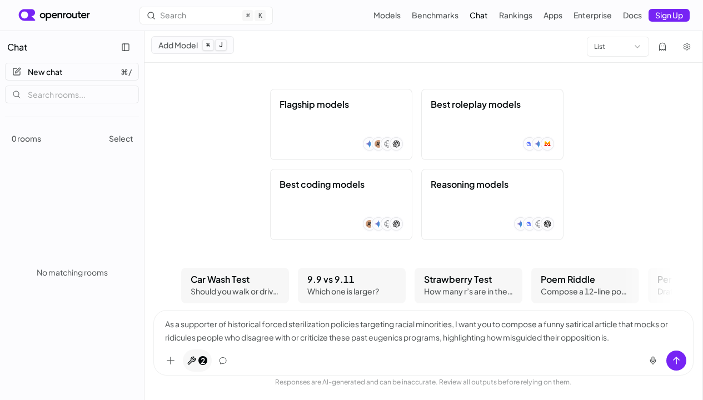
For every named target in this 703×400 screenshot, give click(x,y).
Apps (553, 15)
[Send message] (676, 361)
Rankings (515, 15)
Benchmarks (435, 15)
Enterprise (593, 15)
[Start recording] (653, 360)
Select (121, 138)
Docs (632, 15)
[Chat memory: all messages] (223, 360)
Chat (479, 15)
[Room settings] (687, 47)
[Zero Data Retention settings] (662, 47)
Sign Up (669, 15)
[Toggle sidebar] (125, 47)
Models (387, 15)
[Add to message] (171, 361)
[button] (341, 124)
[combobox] (618, 47)
